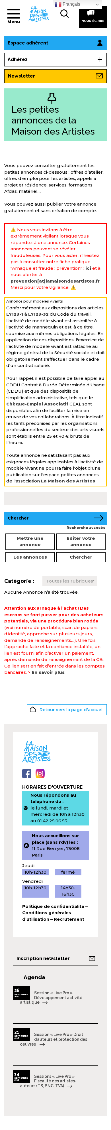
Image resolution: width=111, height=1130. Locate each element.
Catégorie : (19, 581)
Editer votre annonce (81, 541)
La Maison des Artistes (68, 481)
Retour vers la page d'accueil (71, 709)
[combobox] (69, 581)
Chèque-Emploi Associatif (37, 404)
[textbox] (69, 581)
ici (88, 268)
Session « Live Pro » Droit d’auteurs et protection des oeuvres (53, 1039)
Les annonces (30, 557)
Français (70, 4)
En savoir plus (48, 672)
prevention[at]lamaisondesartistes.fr (55, 281)
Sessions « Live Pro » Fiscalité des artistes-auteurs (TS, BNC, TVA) (48, 1081)
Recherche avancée (86, 528)
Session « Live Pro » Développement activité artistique (51, 998)
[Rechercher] (64, 14)
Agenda (34, 977)
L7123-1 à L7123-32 (27, 314)
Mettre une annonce (30, 541)
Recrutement (69, 919)
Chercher (81, 557)
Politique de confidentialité (53, 906)
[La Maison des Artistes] (38, 13)
